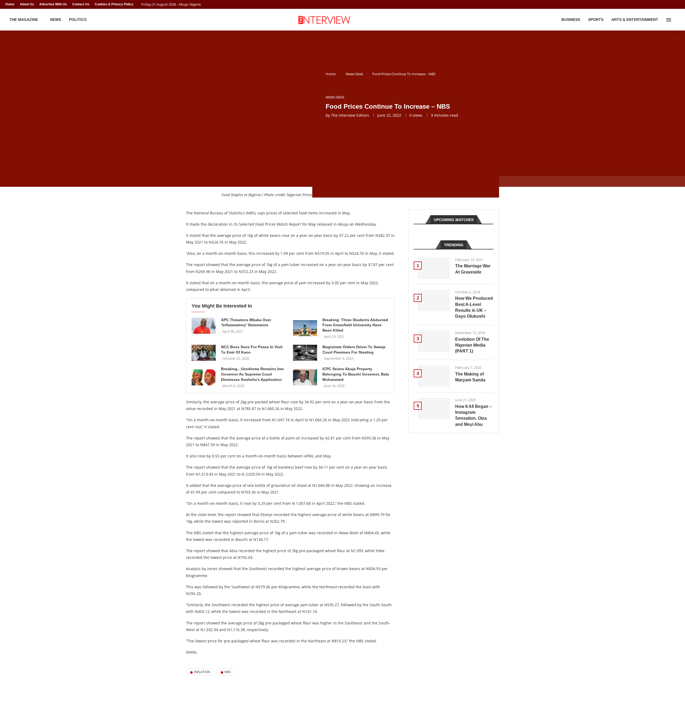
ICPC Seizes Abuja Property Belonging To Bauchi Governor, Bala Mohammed (355, 374)
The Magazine (23, 19)
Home (9, 4)
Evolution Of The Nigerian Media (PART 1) (472, 345)
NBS (227, 672)
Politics (77, 19)
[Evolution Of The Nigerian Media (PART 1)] (434, 341)
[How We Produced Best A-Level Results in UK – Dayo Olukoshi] (434, 300)
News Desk (354, 73)
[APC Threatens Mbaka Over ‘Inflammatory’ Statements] (204, 326)
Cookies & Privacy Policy (114, 4)
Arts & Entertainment (634, 19)
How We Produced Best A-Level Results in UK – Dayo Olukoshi (474, 307)
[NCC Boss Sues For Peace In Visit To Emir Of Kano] (204, 353)
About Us (27, 4)
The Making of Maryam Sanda (470, 377)
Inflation (202, 672)
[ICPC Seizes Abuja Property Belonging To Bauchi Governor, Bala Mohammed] (305, 377)
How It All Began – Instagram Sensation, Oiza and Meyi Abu (473, 415)
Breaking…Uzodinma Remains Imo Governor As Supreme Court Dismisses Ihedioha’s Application (252, 374)
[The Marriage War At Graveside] (434, 268)
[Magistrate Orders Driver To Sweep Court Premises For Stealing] (305, 353)
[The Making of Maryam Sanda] (434, 376)
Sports (595, 19)
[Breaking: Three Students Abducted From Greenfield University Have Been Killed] (305, 328)
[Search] (677, 20)
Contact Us (80, 4)
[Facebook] (668, 4)
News (55, 19)
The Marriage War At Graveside (472, 269)
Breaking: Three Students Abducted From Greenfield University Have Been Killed (355, 325)
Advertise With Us (53, 4)
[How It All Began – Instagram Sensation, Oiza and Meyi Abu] (434, 408)
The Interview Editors (350, 115)
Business (570, 19)
